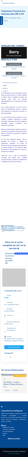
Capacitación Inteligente (14, 453)
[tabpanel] (14, 138)
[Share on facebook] (5, 357)
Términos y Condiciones (9, 429)
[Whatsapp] (23, 441)
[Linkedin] (18, 441)
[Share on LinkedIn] (14, 357)
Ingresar (5, 433)
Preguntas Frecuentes (8, 427)
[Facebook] (4, 441)
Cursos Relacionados (14, 347)
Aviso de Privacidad (8, 431)
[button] (2, 231)
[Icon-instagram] (9, 441)
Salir (4, 435)
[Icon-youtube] (14, 441)
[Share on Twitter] (10, 357)
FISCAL (6, 20)
